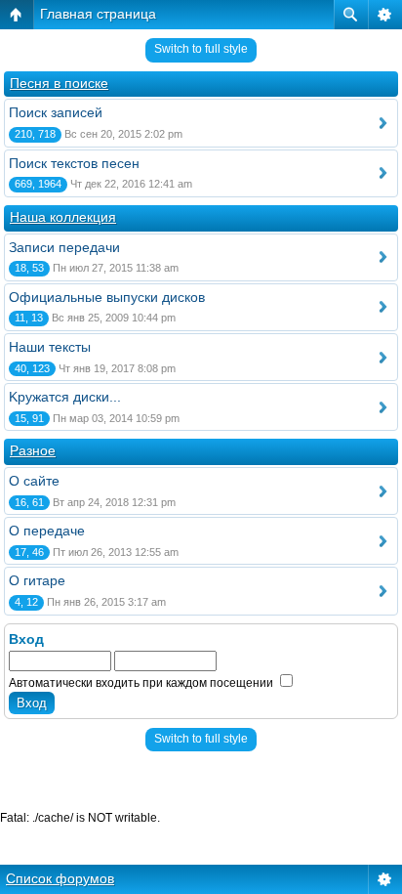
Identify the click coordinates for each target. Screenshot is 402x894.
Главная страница (98, 13)
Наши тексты (50, 347)
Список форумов (60, 878)
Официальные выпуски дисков (107, 297)
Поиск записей (55, 112)
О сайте (34, 481)
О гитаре (37, 580)
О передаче (47, 530)
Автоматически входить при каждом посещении (142, 683)
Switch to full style (201, 49)
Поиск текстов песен (74, 163)
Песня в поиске (59, 83)
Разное (33, 450)
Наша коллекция (63, 217)
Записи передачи (64, 247)
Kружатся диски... (65, 396)
